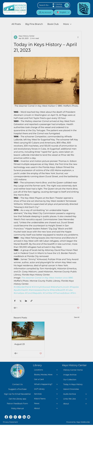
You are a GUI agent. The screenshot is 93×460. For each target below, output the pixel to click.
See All (76, 317)
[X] (19, 417)
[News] (57, 403)
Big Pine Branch (34, 24)
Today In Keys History (73, 384)
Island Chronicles (71, 389)
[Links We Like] (86, 398)
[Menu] (84, 8)
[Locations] (57, 369)
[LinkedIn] (24, 417)
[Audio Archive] (86, 394)
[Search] (67, 5)
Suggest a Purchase (17, 389)
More (66, 24)
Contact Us (17, 384)
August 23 (19, 344)
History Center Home (73, 370)
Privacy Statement (10, 422)
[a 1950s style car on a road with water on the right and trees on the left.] (28, 331)
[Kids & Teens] (57, 398)
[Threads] (15, 417)
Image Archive (69, 375)
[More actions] (78, 37)
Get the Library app (17, 399)
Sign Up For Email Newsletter (17, 394)
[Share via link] (31, 301)
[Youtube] (28, 417)
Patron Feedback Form (17, 403)
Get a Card (39, 379)
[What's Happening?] (57, 384)
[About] (57, 408)
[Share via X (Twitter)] (20, 301)
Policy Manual (17, 408)
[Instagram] (10, 417)
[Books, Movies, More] (57, 374)
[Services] (57, 394)
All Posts (16, 24)
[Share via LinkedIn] (26, 301)
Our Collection (69, 379)
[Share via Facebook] (15, 301)
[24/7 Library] (57, 389)
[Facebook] (6, 417)
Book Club (53, 24)
